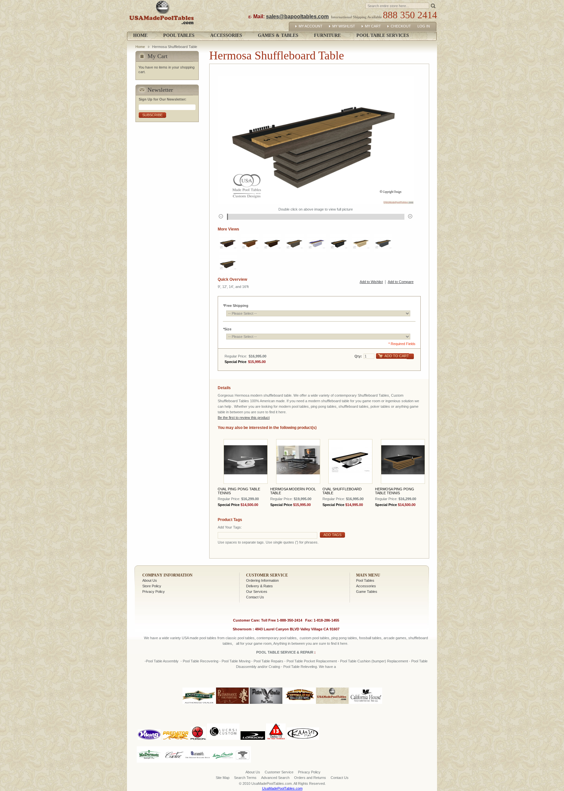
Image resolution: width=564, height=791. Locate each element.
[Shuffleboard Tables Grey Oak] (383, 243)
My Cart (373, 26)
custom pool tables (314, 638)
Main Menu (368, 575)
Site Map (222, 778)
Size (227, 329)
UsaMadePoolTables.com (282, 788)
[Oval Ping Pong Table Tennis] (246, 461)
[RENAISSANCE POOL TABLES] (232, 704)
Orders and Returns (310, 778)
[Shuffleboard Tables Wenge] (228, 264)
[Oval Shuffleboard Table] (350, 461)
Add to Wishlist (371, 282)
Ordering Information (262, 580)
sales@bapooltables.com (297, 16)
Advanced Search (275, 778)
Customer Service (267, 575)
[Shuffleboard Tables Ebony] (339, 243)
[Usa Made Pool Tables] (163, 16)
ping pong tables (344, 638)
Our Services (256, 591)
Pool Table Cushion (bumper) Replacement (374, 661)
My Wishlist (343, 26)
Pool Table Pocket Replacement (312, 661)
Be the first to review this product (244, 417)
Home (140, 35)
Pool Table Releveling (300, 667)
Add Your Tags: (230, 527)
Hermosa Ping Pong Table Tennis (394, 491)
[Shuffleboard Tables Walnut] (250, 243)
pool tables (207, 638)
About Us (149, 580)
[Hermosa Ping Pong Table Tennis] (403, 461)
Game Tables (366, 591)
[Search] (433, 5)
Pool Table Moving (236, 661)
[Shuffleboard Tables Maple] (361, 243)
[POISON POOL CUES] (198, 722)
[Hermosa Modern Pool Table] (298, 461)
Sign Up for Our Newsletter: (162, 99)
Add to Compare (401, 282)
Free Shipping (235, 306)
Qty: (358, 356)
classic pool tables (240, 638)
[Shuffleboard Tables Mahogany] (228, 243)
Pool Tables (365, 580)
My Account (310, 26)
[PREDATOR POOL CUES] (176, 722)
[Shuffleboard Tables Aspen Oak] (294, 243)
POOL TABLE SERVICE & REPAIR (285, 652)
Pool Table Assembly (162, 661)
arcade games (395, 638)
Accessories (366, 586)
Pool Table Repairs (268, 661)
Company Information (167, 575)
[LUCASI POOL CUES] (223, 722)
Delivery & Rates (259, 586)
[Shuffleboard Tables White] (316, 243)
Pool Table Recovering (200, 661)
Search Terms (245, 778)
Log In (423, 26)
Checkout (401, 26)
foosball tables (370, 638)
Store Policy (151, 586)
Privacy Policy (153, 591)
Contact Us (255, 597)
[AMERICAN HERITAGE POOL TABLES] (198, 704)
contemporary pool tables (277, 638)
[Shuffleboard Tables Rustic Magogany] (272, 243)
